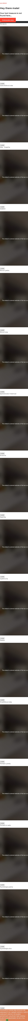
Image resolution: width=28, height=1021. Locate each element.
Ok (7, 1020)
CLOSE (2, 83)
